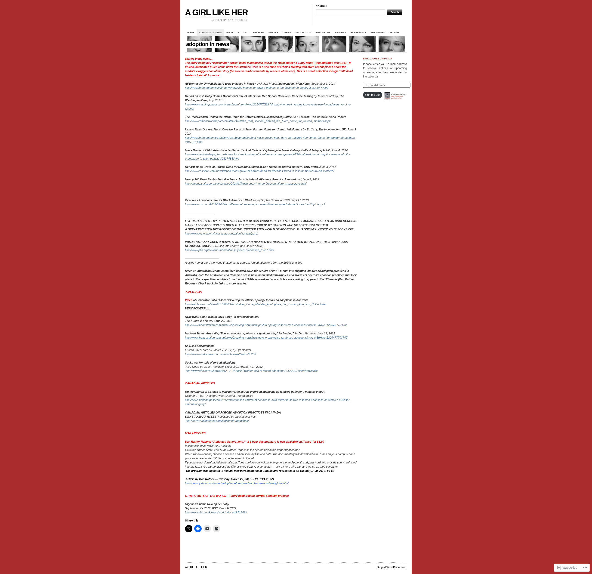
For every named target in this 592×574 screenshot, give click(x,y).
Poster (273, 32)
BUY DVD (243, 32)
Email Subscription (377, 58)
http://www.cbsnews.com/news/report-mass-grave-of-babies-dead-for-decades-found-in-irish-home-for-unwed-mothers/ (259, 171)
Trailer (395, 32)
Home (190, 32)
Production (303, 32)
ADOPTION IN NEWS (210, 32)
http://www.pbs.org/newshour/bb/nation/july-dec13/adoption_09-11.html (229, 250)
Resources (323, 32)
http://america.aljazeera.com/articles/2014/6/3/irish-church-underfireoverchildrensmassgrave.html (246, 183)
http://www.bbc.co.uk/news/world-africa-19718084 (216, 512)
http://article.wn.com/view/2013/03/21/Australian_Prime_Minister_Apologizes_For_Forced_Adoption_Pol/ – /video (256, 304)
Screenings (358, 32)
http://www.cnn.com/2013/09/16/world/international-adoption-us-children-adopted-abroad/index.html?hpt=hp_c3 (255, 204)
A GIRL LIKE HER (216, 12)
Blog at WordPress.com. (392, 567)
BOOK (229, 32)
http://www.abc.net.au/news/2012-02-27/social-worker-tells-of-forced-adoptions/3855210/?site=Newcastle (251, 371)
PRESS (287, 32)
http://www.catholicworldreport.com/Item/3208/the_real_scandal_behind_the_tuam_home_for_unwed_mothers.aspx (257, 121)
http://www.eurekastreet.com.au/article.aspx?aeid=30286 (220, 354)
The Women (378, 32)
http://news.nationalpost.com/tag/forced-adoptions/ (217, 421)
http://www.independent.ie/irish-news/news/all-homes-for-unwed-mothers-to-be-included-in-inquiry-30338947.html (256, 87)
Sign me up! (372, 94)
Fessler (258, 32)
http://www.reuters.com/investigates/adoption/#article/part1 (221, 233)
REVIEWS (340, 32)
